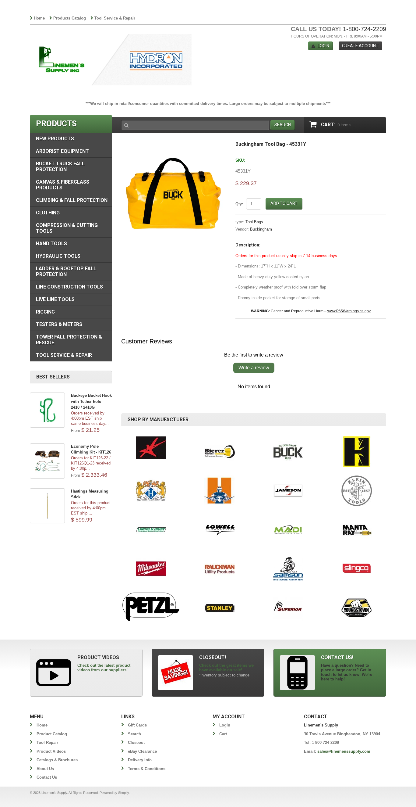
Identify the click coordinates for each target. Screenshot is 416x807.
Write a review (253, 367)
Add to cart (284, 203)
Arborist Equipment (62, 151)
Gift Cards (137, 725)
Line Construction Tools (69, 287)
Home (39, 18)
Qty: (239, 204)
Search (134, 734)
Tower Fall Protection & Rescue (69, 340)
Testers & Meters (59, 324)
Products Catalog (69, 18)
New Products (55, 139)
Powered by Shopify (114, 792)
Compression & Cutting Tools (67, 228)
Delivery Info (140, 760)
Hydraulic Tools (58, 256)
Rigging (45, 312)
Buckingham (261, 229)
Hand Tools (51, 243)
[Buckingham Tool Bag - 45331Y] (173, 144)
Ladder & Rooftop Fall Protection (66, 271)
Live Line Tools (55, 299)
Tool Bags (254, 222)
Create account (360, 45)
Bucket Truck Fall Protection (60, 166)
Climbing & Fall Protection (72, 200)
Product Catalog (52, 734)
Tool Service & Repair (114, 18)
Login (323, 45)
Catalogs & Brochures (57, 760)
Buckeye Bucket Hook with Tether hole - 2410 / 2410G (91, 401)
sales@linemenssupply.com (343, 751)
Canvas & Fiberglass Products (62, 185)
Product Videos (51, 751)
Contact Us (47, 777)
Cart (223, 734)
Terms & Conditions (146, 768)
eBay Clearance (142, 751)
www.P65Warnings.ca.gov (349, 311)
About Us (45, 768)
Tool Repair (47, 742)
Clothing (48, 213)
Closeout (136, 742)
